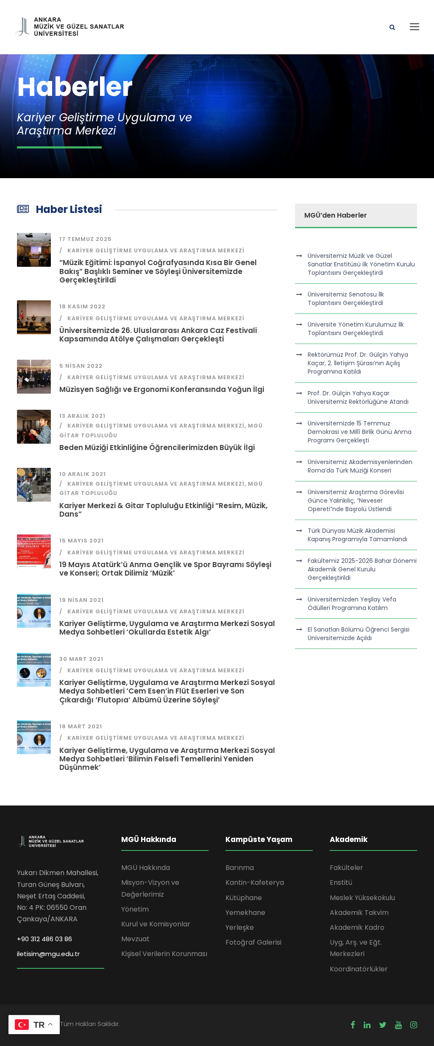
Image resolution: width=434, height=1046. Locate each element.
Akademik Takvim (359, 912)
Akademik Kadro (357, 927)
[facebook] (353, 1025)
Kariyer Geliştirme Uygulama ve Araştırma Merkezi (156, 250)
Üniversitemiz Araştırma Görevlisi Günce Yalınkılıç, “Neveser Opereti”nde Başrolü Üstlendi (356, 500)
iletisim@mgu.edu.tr (48, 953)
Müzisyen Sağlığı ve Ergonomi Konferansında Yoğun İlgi (161, 389)
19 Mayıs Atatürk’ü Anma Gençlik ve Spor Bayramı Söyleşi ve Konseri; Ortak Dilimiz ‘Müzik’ (165, 568)
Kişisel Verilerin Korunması (164, 954)
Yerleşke (239, 927)
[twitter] (383, 1025)
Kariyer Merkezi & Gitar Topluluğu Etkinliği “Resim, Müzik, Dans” (163, 510)
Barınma (239, 868)
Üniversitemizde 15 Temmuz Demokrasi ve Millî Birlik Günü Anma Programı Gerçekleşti (360, 432)
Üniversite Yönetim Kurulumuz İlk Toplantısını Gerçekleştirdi (356, 328)
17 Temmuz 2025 (85, 239)
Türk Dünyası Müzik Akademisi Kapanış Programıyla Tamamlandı (357, 534)
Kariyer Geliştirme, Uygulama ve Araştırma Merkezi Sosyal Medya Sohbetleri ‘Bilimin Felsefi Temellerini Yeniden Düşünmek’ (167, 759)
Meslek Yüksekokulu (362, 898)
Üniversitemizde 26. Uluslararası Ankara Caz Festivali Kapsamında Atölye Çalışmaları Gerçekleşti (158, 334)
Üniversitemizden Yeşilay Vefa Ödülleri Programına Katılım (352, 603)
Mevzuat (135, 939)
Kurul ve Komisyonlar (155, 924)
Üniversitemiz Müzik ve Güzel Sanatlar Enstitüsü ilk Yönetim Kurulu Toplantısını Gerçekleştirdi (361, 264)
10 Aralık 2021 (82, 474)
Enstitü (341, 882)
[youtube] (398, 1025)
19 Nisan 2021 (81, 600)
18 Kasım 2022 (82, 306)
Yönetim (135, 909)
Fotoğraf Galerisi (253, 942)
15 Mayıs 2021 (81, 541)
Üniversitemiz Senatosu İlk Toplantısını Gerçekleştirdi (346, 298)
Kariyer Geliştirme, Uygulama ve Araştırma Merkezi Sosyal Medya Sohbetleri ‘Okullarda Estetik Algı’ (167, 627)
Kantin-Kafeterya (254, 882)
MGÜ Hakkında (145, 868)
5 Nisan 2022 (81, 366)
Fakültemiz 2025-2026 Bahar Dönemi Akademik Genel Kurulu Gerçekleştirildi (362, 569)
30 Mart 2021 (81, 659)
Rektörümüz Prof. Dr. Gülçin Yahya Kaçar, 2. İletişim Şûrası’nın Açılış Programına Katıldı (358, 363)
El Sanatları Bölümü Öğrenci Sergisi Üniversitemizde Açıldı (358, 633)
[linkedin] (367, 1025)
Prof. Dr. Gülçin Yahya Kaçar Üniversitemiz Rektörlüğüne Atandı (358, 397)
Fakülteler (346, 868)
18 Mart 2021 (80, 726)
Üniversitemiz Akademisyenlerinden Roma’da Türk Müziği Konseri (360, 466)
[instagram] (413, 1025)
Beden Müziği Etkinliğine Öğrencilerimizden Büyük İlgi (157, 447)
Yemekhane (245, 912)
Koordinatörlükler (359, 969)
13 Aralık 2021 (82, 416)
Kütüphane (243, 898)
